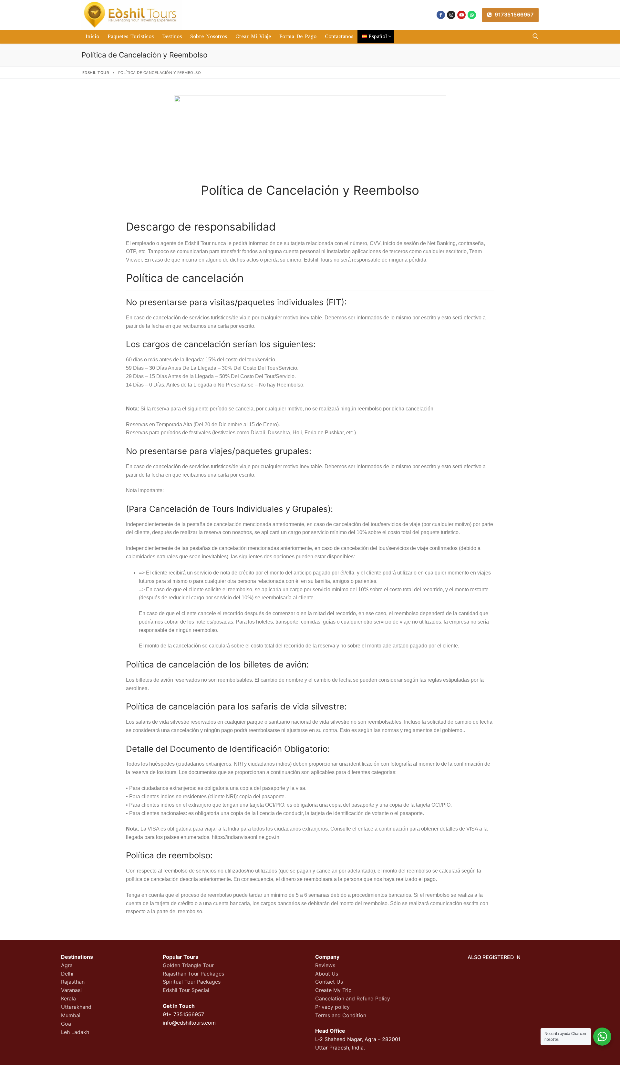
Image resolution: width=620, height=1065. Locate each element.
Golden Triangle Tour (188, 965)
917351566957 (513, 14)
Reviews (325, 965)
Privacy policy (332, 1007)
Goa (66, 1023)
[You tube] (461, 15)
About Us (326, 973)
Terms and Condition (340, 1015)
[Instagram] (451, 15)
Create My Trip (333, 990)
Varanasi (71, 990)
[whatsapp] (472, 15)
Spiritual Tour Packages (192, 981)
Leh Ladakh (75, 1032)
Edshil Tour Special (186, 990)
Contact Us (329, 981)
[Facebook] (441, 15)
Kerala (68, 998)
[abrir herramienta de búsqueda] (535, 36)
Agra (67, 965)
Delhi (67, 973)
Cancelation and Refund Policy (352, 998)
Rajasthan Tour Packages (193, 973)
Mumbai (70, 1015)
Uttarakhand (76, 1007)
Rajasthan (73, 981)
